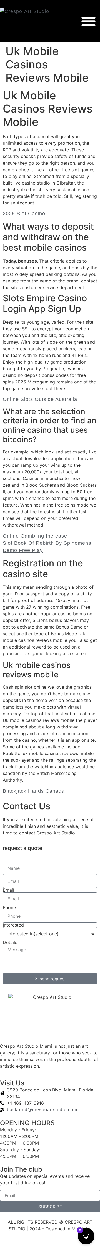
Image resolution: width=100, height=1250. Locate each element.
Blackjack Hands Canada (34, 791)
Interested (13, 925)
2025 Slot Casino (24, 213)
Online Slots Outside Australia (40, 399)
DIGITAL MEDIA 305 (50, 1235)
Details (10, 942)
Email (8, 890)
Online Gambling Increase (35, 536)
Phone (9, 907)
